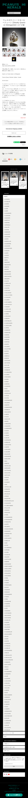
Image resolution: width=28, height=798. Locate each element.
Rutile (6, 545)
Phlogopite (8, 727)
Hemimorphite (8, 407)
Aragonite (7, 246)
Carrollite (8, 283)
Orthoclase (8, 486)
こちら (10, 123)
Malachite (7, 454)
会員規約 (14, 790)
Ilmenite (7, 690)
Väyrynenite (8, 613)
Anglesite (7, 234)
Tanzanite (7, 589)
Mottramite (8, 470)
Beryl (6, 260)
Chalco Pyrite (8, 295)
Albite (6, 210)
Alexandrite (8, 213)
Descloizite (8, 664)
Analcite (7, 227)
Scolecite (7, 554)
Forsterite (8, 376)
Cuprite (7, 327)
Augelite (7, 250)
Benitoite (7, 262)
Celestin (7, 288)
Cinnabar (7, 306)
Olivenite (7, 482)
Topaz (6, 599)
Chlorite (7, 299)
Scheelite (7, 648)
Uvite (6, 608)
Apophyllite (8, 241)
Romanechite (8, 533)
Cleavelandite (8, 323)
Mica (6, 461)
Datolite (7, 718)
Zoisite (6, 638)
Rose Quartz (8, 538)
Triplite (7, 652)
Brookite (7, 278)
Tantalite (7, 592)
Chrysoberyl (8, 302)
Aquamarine (8, 243)
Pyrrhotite (8, 521)
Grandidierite (8, 650)
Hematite (7, 405)
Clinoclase (8, 309)
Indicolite (7, 419)
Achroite (7, 199)
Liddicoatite (8, 444)
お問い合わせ (6, 750)
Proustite (7, 512)
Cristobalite (8, 320)
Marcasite (7, 458)
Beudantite (8, 264)
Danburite (7, 330)
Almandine (7, 215)
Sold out (14, 133)
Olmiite (6, 479)
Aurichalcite (8, 657)
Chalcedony (8, 292)
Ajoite (6, 208)
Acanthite (7, 678)
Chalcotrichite (9, 659)
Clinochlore (8, 325)
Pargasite (7, 491)
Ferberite (7, 369)
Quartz (7, 524)
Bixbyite (7, 267)
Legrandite (8, 440)
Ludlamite (7, 451)
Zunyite (7, 641)
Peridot (7, 496)
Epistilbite (7, 360)
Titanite (7, 596)
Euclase (7, 365)
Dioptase (7, 341)
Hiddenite (7, 697)
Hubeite (7, 414)
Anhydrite (7, 236)
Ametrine (7, 222)
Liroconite (7, 449)
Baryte (7, 257)
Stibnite (7, 580)
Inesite (6, 421)
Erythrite (7, 362)
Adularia (7, 687)
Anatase (7, 229)
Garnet (7, 381)
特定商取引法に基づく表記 (9, 747)
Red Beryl (7, 526)
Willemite (7, 624)
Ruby (6, 542)
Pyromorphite (8, 517)
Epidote (7, 358)
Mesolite (7, 701)
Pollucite (7, 507)
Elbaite (7, 353)
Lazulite (7, 437)
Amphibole (7, 224)
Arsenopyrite (8, 248)
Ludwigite (7, 722)
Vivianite (7, 622)
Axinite (6, 253)
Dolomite (7, 346)
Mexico (6, 666)
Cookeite (7, 708)
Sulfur (7, 587)
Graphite (7, 391)
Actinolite (7, 201)
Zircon (6, 636)
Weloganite (8, 615)
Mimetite (7, 463)
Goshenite (7, 386)
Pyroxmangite (8, 519)
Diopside (7, 339)
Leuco (6, 706)
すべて (5, 159)
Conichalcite (8, 655)
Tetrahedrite (8, 594)
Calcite (7, 281)
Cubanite (7, 704)
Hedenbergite (8, 400)
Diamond (7, 334)
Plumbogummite (9, 505)
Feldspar (7, 367)
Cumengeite (8, 720)
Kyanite (7, 433)
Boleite (7, 269)
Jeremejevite (8, 711)
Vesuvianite (8, 617)
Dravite (7, 344)
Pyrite (6, 514)
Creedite (7, 318)
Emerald (7, 355)
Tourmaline (8, 601)
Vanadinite (7, 610)
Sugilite (7, 725)
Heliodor (7, 402)
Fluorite (7, 374)
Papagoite (7, 489)
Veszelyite (7, 620)
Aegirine (7, 206)
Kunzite (7, 430)
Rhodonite (7, 531)
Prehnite (7, 510)
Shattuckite (8, 559)
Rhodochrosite (9, 528)
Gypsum (7, 395)
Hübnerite (7, 662)
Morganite (7, 468)
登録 (14, 766)
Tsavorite (7, 603)
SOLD (5, 736)
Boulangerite (8, 694)
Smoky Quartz (8, 566)
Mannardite (8, 456)
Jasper (6, 669)
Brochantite (8, 276)
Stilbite (7, 582)
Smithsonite (8, 564)
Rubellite (7, 540)
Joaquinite (7, 426)
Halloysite (7, 685)
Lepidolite (7, 442)
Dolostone (8, 348)
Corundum (7, 316)
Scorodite (7, 643)
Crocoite (7, 683)
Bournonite (8, 271)
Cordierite (7, 673)
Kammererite (8, 428)
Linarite (7, 447)
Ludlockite (8, 680)
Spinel (6, 578)
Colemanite (8, 311)
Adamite (7, 203)
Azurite (7, 255)
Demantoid (7, 332)
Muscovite (7, 472)
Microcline (8, 465)
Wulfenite (7, 627)
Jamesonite (8, 423)
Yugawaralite (8, 631)
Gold (6, 388)
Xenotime (7, 629)
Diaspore (7, 337)
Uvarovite (7, 606)
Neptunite (7, 475)
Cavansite (7, 285)
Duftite (7, 351)
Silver (6, 676)
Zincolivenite (8, 634)
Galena (7, 379)
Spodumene (8, 575)
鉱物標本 (6, 196)
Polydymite (8, 713)
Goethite (7, 383)
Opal (6, 484)
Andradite (7, 232)
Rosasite (7, 535)
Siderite (7, 561)
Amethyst (7, 220)
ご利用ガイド (6, 743)
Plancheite (8, 503)
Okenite (7, 477)
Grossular (8, 393)
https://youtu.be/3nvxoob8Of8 (8, 65)
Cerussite (7, 290)
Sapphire (7, 549)
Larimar (7, 435)
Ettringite (7, 645)
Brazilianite (8, 274)
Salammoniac (8, 547)
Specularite (8, 568)
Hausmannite (8, 671)
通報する (23, 144)
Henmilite (7, 409)
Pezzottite (7, 498)
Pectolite (7, 493)
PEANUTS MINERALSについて (14, 785)
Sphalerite (8, 573)
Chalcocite (8, 699)
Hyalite (7, 416)
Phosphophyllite (9, 500)
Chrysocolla (8, 304)
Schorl (7, 552)
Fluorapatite (8, 372)
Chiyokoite (7, 297)
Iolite (6, 692)
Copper (7, 313)
